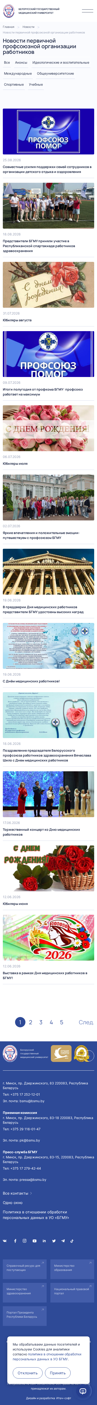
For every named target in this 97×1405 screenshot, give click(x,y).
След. (86, 1022)
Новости (28, 27)
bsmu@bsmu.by (32, 1101)
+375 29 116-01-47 (25, 1129)
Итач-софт (63, 1398)
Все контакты (15, 1193)
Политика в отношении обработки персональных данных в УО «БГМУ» (36, 1215)
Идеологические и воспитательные (60, 62)
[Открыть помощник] (82, 1391)
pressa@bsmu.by (33, 1180)
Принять (58, 1373)
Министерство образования (64, 1268)
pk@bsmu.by (30, 1140)
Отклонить (28, 1373)
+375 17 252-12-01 (25, 1094)
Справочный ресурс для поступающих (23, 1268)
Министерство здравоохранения (19, 1291)
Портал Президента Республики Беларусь (22, 1314)
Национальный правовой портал (71, 1291)
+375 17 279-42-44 (25, 1168)
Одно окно (13, 1202)
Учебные (36, 84)
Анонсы (21, 62)
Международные (18, 73)
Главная (8, 27)
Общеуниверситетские (55, 73)
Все (7, 62)
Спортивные (14, 84)
